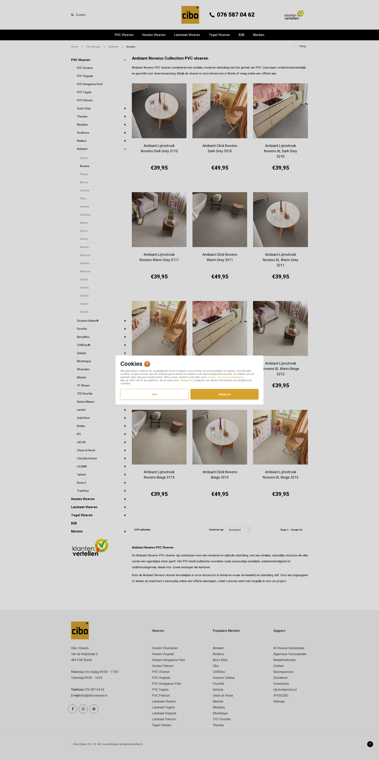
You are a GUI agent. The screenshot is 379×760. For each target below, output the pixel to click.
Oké (154, 394)
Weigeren (186, 380)
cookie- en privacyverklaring (225, 377)
